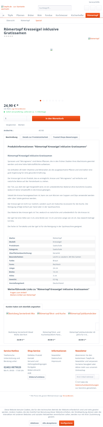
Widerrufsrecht (34, 370)
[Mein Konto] (92, 7)
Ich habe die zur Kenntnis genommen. (87, 385)
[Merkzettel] (86, 7)
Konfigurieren (67, 423)
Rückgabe (32, 367)
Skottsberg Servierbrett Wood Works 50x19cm (20, 333)
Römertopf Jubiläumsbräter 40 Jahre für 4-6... (82, 333)
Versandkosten (68, 396)
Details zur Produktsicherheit (35, 137)
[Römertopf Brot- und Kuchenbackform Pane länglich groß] (51, 321)
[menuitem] (55, 7)
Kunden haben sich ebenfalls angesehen (23, 307)
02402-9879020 (12, 367)
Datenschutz (57, 358)
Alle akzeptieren (50, 423)
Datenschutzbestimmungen (87, 385)
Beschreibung (11, 137)
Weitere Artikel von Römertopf (23, 295)
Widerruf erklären (36, 377)
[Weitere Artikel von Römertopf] (93, 41)
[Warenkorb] (98, 7)
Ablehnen (34, 423)
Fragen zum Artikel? (18, 292)
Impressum (56, 361)
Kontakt (31, 358)
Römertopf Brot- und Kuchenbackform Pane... (51, 333)
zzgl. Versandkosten (18, 109)
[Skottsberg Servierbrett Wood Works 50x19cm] (20, 321)
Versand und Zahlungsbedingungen (37, 362)
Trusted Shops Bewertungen (65, 137)
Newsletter (56, 355)
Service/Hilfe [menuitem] (94, 2)
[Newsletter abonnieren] (96, 376)
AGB (29, 373)
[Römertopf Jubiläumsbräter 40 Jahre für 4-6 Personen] (82, 321)
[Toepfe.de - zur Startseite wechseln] (15, 8)
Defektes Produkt (35, 355)
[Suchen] (69, 7)
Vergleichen (11, 125)
